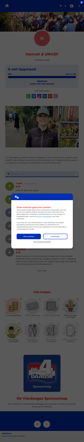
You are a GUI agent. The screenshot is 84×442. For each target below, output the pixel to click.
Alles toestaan (28, 236)
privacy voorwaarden (44, 216)
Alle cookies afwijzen (42, 242)
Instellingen (55, 236)
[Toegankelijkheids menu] (81, 2)
